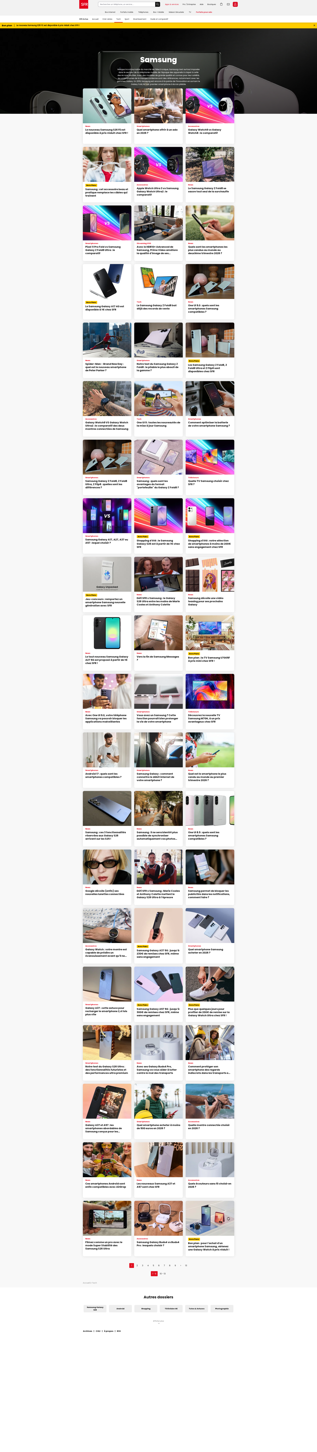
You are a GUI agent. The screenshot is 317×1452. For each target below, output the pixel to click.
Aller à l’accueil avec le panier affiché (221, 4)
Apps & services (172, 4)
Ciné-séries (107, 19)
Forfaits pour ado (204, 12)
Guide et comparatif (159, 19)
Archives (87, 1331)
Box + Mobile (158, 12)
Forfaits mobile (126, 12)
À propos (108, 1331)
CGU (98, 1331)
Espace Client (235, 4)
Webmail (228, 4)
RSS (119, 1331)
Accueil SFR (83, 4)
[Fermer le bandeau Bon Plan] (314, 25)
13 (186, 1265)
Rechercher (157, 4)
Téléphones (143, 12)
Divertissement (139, 19)
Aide (201, 4)
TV (190, 12)
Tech (118, 19)
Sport (127, 19)
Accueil (95, 19)
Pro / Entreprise (189, 4)
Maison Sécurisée (176, 12)
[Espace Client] (235, 4)
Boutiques (211, 4)
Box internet (110, 12)
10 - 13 (163, 1273)
